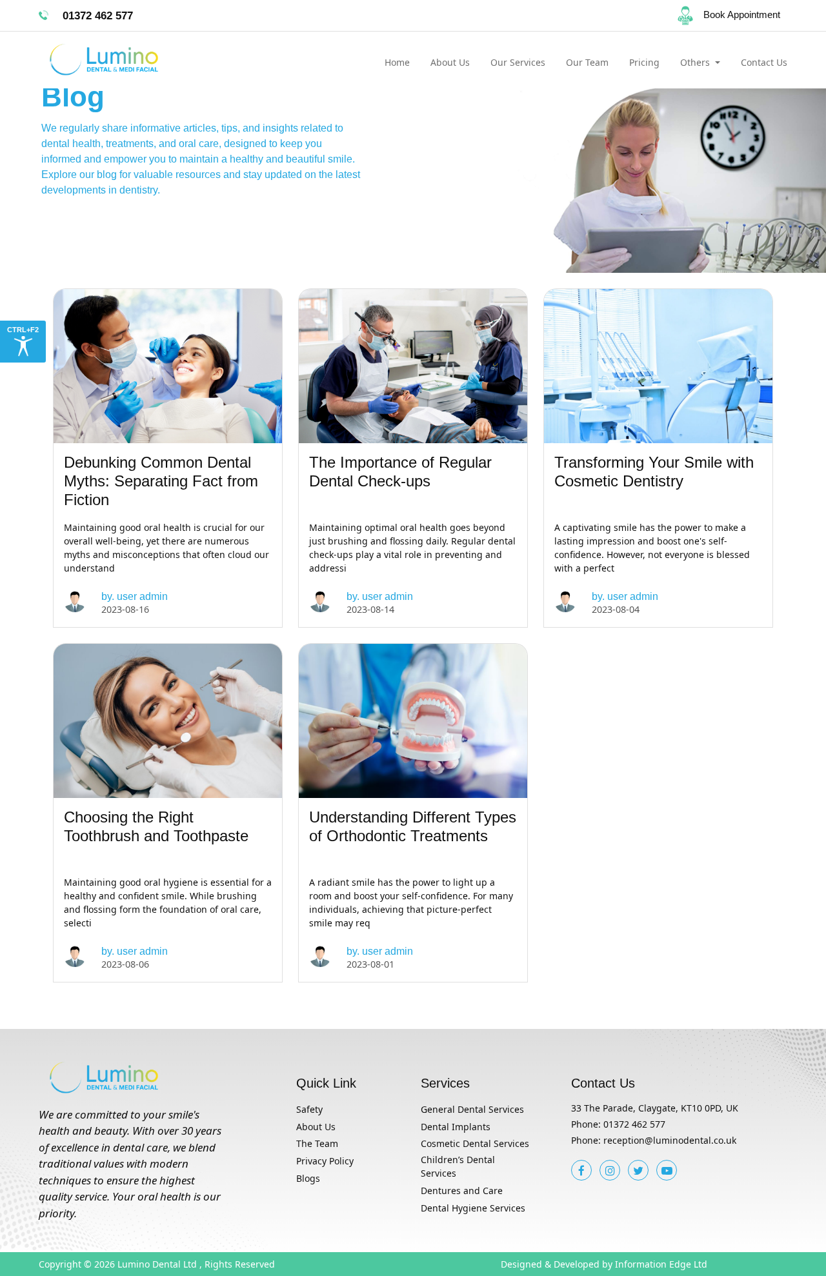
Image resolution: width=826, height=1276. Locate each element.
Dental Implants (455, 1127)
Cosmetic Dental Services (475, 1143)
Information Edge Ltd (661, 1264)
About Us (450, 62)
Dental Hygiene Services (473, 1208)
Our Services (517, 62)
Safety (309, 1109)
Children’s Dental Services (458, 1166)
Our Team (587, 62)
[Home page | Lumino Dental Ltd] (125, 60)
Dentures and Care (462, 1190)
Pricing (644, 62)
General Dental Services (472, 1109)
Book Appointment (741, 14)
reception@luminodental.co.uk (669, 1140)
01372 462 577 (634, 1124)
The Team (317, 1143)
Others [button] (696, 62)
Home (397, 62)
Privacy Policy (325, 1161)
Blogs (308, 1178)
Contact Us (764, 62)
